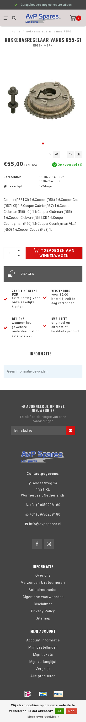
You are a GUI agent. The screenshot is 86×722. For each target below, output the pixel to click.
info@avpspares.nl (45, 524)
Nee (71, 711)
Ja (59, 711)
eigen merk (43, 45)
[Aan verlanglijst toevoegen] (70, 154)
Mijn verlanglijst (43, 662)
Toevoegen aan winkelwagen (57, 253)
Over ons (43, 575)
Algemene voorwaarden (43, 597)
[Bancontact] (43, 693)
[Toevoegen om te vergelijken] (78, 154)
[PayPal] (58, 693)
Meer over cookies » (43, 716)
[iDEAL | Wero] (28, 693)
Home (16, 31)
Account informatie (43, 640)
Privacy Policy (43, 611)
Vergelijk (43, 669)
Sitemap (43, 618)
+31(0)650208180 (45, 505)
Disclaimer (43, 604)
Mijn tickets (43, 654)
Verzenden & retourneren (43, 582)
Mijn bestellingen (43, 647)
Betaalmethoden (43, 590)
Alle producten (43, 676)
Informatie (41, 354)
